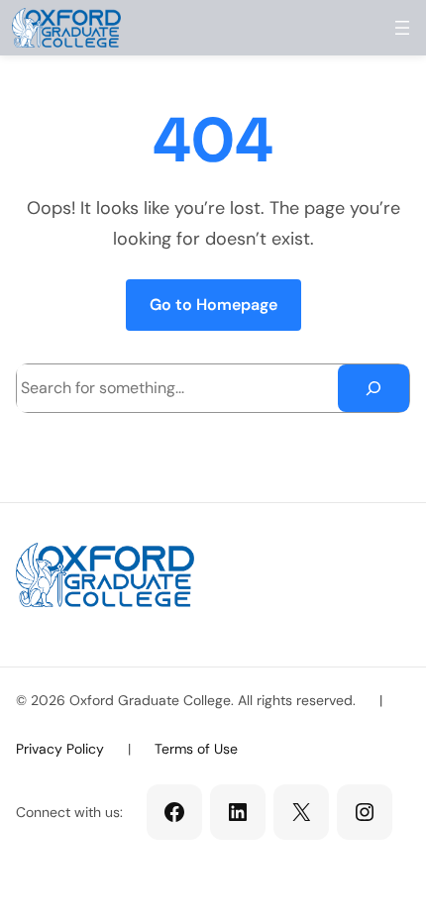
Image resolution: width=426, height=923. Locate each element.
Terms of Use (196, 749)
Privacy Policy (60, 749)
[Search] (373, 388)
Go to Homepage (213, 304)
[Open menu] (402, 28)
